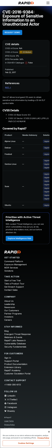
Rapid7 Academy (12, 370)
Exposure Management (15, 264)
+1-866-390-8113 (12, 384)
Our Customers (11, 310)
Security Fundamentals (15, 346)
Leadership (9, 304)
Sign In (7, 358)
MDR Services (11, 267)
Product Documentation (15, 364)
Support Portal (11, 361)
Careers (8, 320)
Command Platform (13, 261)
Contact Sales (11, 290)
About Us (9, 301)
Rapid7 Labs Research (15, 340)
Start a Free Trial (12, 280)
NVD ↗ (8, 87)
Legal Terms (9, 421)
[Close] (49, 432)
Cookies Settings (26, 443)
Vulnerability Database (15, 343)
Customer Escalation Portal (17, 373)
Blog (6, 331)
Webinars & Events (13, 337)
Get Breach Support (14, 287)
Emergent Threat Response (17, 334)
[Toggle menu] (47, 3)
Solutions (8, 271)
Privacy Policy (9, 425)
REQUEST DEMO (12, 32)
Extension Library (12, 367)
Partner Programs (13, 313)
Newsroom (9, 307)
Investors (8, 317)
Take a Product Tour (14, 283)
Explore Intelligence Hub (19, 238)
